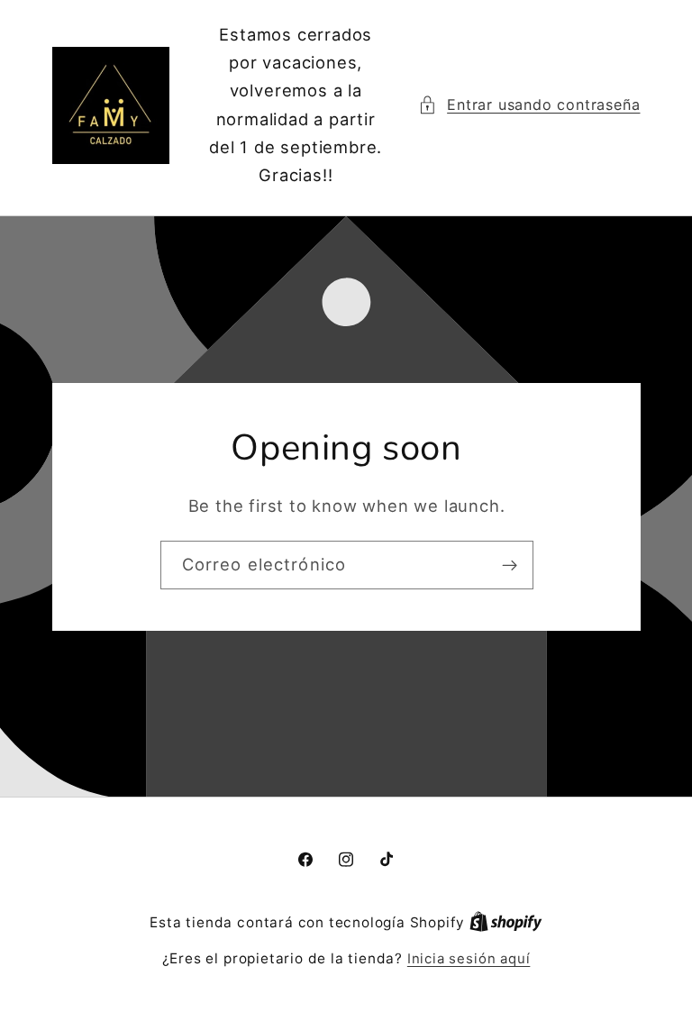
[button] (529, 105)
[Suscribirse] (509, 565)
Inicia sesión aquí (469, 959)
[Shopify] (505, 923)
